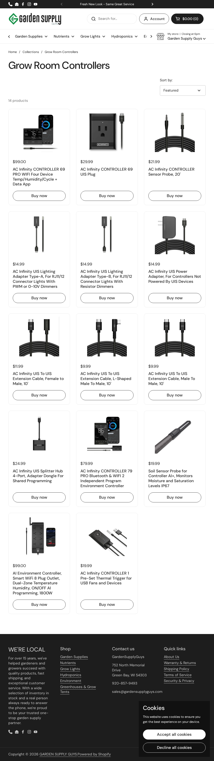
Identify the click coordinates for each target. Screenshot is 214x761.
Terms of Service (178, 675)
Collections (31, 52)
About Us (171, 656)
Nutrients (68, 662)
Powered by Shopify (94, 754)
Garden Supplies (74, 656)
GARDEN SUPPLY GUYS (58, 754)
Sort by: (166, 80)
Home (12, 52)
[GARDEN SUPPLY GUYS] (35, 19)
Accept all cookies (174, 734)
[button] (187, 19)
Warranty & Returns (180, 662)
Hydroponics (70, 675)
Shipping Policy (176, 669)
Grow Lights (70, 669)
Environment (70, 680)
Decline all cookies (174, 747)
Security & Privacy (179, 680)
